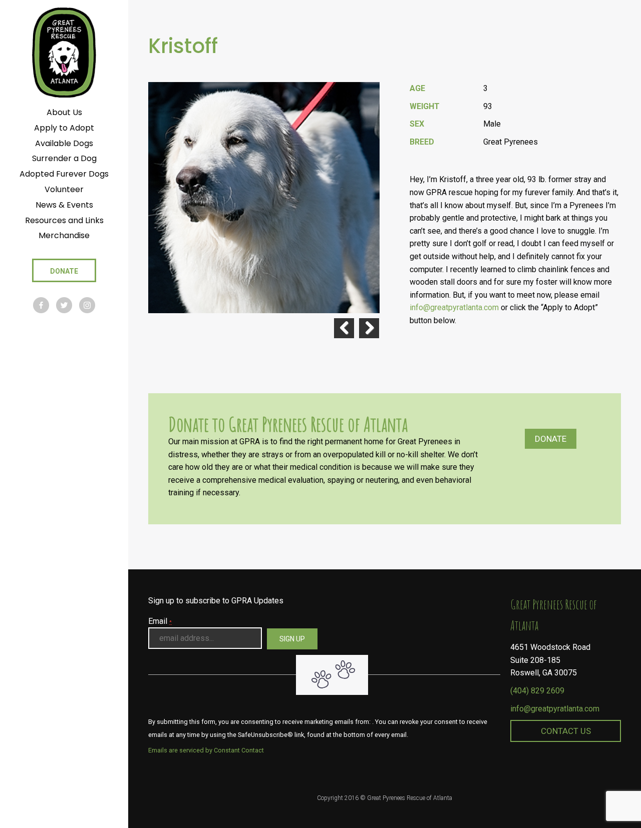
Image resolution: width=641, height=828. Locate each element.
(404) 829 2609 (537, 690)
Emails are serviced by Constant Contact (206, 750)
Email (160, 621)
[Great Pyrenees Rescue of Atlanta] (64, 52)
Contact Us (566, 731)
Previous (344, 328)
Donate (550, 439)
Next (369, 328)
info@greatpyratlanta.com (554, 708)
